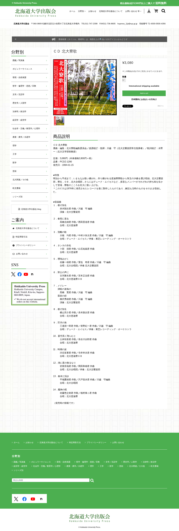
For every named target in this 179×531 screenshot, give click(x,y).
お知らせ (92, 11)
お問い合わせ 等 (132, 11)
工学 (15, 154)
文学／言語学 (18, 94)
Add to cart (144, 93)
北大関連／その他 (20, 180)
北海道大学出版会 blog (31, 209)
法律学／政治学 (19, 111)
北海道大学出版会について (111, 11)
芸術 (15, 171)
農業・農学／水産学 (21, 137)
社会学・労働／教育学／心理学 (26, 129)
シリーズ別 (17, 197)
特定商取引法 (75, 442)
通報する (160, 106)
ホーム (72, 11)
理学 (15, 146)
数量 (124, 77)
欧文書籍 (16, 188)
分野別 (81, 11)
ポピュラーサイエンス (22, 69)
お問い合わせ (118, 442)
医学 (15, 163)
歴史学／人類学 (19, 103)
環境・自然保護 (19, 77)
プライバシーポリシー (96, 442)
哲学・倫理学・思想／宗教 (24, 86)
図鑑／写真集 (18, 60)
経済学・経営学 (19, 120)
